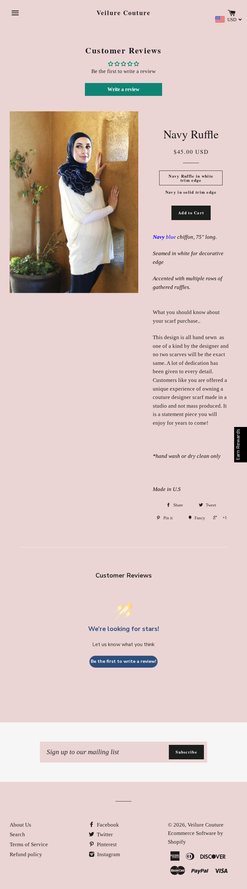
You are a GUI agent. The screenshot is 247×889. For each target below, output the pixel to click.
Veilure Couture (123, 12)
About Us (20, 825)
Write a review (123, 89)
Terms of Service (29, 844)
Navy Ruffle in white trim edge (191, 178)
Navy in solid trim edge (191, 192)
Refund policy (26, 854)
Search (17, 834)
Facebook (107, 825)
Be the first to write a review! (123, 661)
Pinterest (106, 844)
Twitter (104, 834)
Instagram (108, 854)
